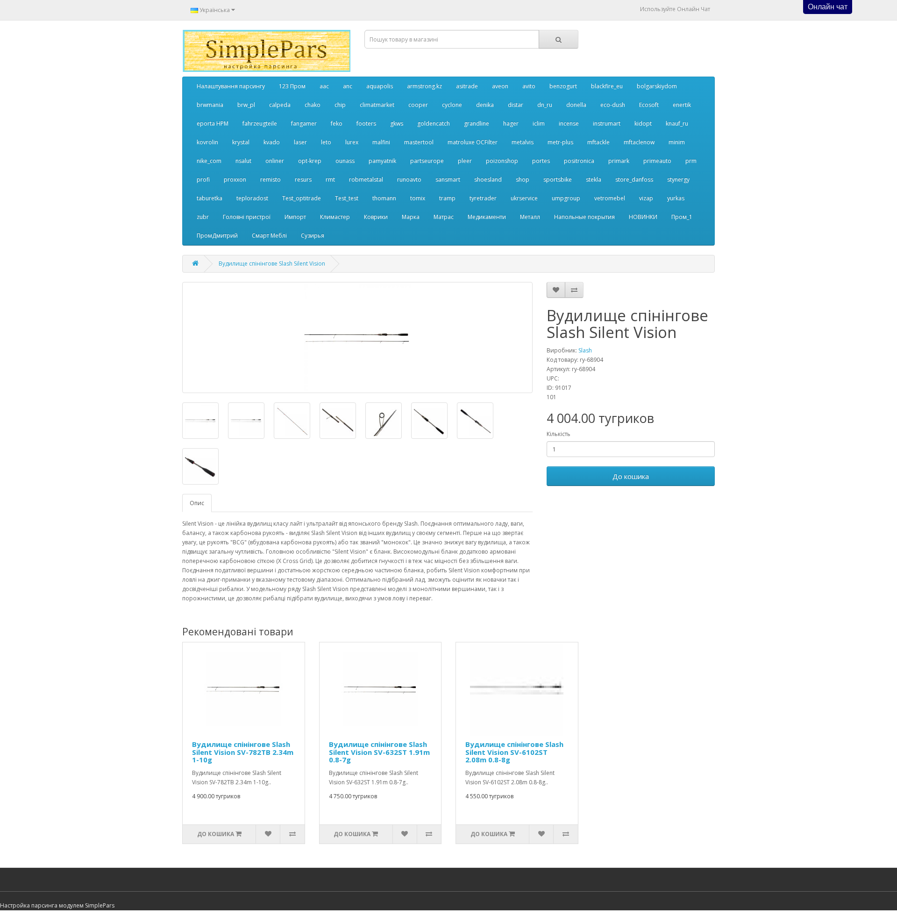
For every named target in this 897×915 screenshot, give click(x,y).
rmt (330, 179)
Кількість (558, 434)
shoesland (488, 179)
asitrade (467, 86)
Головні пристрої (247, 217)
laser (300, 142)
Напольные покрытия (584, 217)
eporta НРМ (212, 123)
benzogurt (563, 86)
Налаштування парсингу (231, 86)
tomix (417, 198)
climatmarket (377, 105)
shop (522, 179)
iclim (539, 123)
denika (485, 105)
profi (203, 179)
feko (336, 123)
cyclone (452, 105)
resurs (303, 179)
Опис (197, 503)
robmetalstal (366, 179)
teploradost (252, 198)
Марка (411, 217)
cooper (418, 105)
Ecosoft (649, 105)
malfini (381, 142)
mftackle (598, 142)
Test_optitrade (301, 198)
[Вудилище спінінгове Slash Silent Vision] (357, 337)
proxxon (235, 179)
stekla (593, 179)
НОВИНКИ (643, 217)
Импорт (295, 217)
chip (340, 105)
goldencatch (433, 123)
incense (569, 123)
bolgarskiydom (657, 86)
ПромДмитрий (217, 235)
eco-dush (612, 105)
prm (691, 161)
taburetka (209, 198)
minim (677, 142)
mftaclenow (639, 142)
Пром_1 (681, 217)
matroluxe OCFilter (473, 142)
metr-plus (560, 142)
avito (528, 86)
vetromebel (609, 198)
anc (347, 86)
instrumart (606, 123)
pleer (465, 161)
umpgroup (566, 198)
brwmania (210, 105)
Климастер (335, 217)
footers (366, 123)
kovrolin (207, 142)
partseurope (427, 161)
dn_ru (544, 105)
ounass (345, 161)
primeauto (657, 161)
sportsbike (557, 179)
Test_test (346, 198)
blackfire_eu (607, 86)
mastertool (419, 142)
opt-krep (309, 161)
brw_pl (246, 105)
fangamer (304, 123)
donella (576, 105)
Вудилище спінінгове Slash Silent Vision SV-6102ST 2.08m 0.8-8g (514, 751)
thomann (384, 198)
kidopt (643, 123)
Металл (530, 217)
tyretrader (483, 198)
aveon (500, 86)
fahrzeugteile (259, 123)
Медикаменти (487, 217)
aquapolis (379, 86)
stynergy (678, 179)
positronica (579, 161)
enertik (682, 105)
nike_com (209, 161)
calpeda (280, 105)
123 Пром (292, 86)
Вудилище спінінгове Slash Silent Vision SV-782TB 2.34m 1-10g (242, 751)
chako (312, 105)
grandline (476, 123)
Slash (585, 350)
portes (541, 161)
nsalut (243, 161)
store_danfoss (634, 179)
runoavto (409, 179)
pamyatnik (382, 161)
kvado (271, 142)
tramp (447, 198)
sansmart (447, 179)
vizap (646, 198)
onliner (274, 161)
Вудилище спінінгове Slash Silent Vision (272, 263)
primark (618, 161)
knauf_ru (677, 123)
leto (326, 142)
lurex (351, 142)
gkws (396, 123)
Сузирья (312, 235)
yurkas (675, 198)
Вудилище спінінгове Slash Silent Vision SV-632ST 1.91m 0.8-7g (379, 751)
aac (324, 86)
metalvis (523, 142)
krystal (240, 142)
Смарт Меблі (269, 235)
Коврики (376, 217)
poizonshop (502, 161)
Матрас (444, 217)
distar (515, 105)
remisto (270, 179)
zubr (203, 217)
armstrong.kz (424, 86)
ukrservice (524, 198)
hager (511, 123)
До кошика (630, 476)
